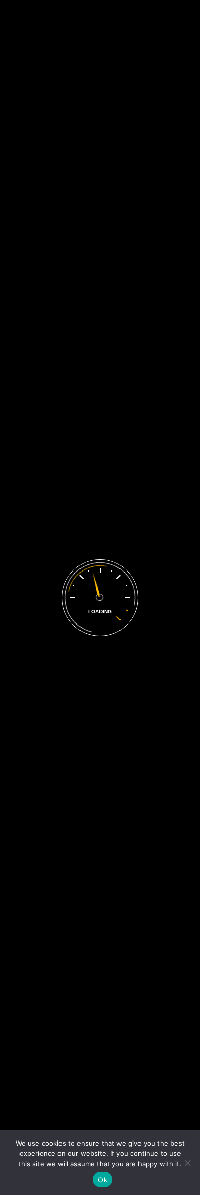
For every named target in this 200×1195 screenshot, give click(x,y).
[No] (187, 1162)
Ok (102, 1179)
